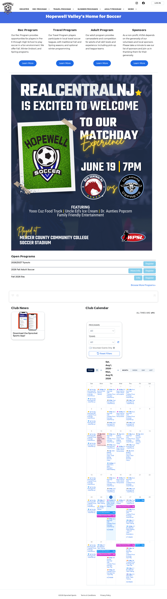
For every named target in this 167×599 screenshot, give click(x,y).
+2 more (110, 530)
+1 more (129, 537)
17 (101, 475)
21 (140, 475)
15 (150, 431)
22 (150, 475)
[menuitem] (24, 9)
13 (130, 431)
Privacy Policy (105, 595)
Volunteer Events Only (102, 348)
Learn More (27, 63)
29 (121, 386)
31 (140, 386)
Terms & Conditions (88, 595)
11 (111, 431)
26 (92, 386)
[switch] (90, 348)
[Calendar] (97, 370)
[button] (113, 348)
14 (140, 431)
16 (92, 475)
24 (101, 497)
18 (111, 475)
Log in (158, 3)
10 (101, 431)
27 (101, 386)
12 (121, 431)
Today (90, 370)
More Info (135, 270)
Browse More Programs (142, 285)
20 (130, 475)
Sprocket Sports (70, 595)
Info (138, 278)
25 (111, 497)
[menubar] (78, 9)
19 (121, 475)
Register (149, 263)
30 (130, 386)
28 (111, 386)
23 (92, 497)
